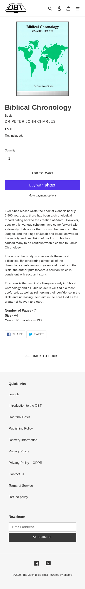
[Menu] (77, 8)
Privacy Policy (19, 451)
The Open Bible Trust (35, 574)
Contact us (16, 474)
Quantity (10, 150)
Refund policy (18, 497)
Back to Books (46, 356)
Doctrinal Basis (19, 417)
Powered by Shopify (60, 574)
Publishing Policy (21, 428)
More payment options (43, 195)
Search (14, 394)
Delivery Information (23, 440)
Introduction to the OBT (25, 405)
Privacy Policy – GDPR (25, 463)
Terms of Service (21, 485)
